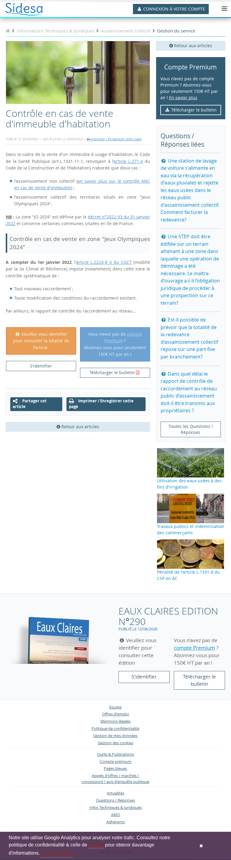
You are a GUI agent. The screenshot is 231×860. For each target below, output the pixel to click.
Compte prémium (115, 761)
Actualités (115, 793)
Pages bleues (115, 768)
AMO (115, 814)
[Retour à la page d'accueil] (8, 31)
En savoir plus (183, 97)
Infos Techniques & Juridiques (115, 807)
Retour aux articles (192, 45)
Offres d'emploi (115, 714)
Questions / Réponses (115, 800)
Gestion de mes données (115, 735)
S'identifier (41, 366)
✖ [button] (201, 845)
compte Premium (194, 647)
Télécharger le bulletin (193, 110)
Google (96, 844)
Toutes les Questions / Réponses (190, 429)
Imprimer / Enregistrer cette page (115, 139)
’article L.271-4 (128, 161)
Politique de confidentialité (115, 728)
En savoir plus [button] (57, 852)
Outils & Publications (115, 754)
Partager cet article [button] (30, 403)
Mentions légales (115, 721)
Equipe (115, 707)
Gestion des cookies (115, 743)
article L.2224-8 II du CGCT (104, 262)
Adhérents (115, 822)
